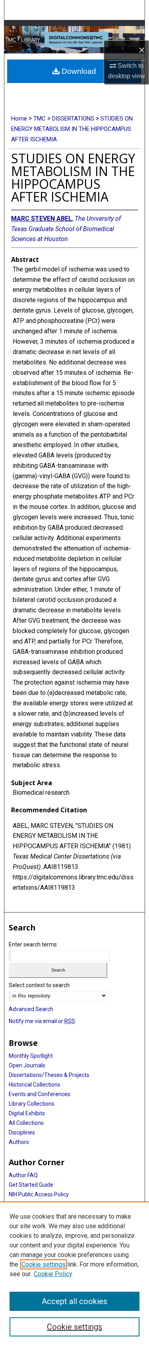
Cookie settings (43, 1264)
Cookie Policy (53, 1274)
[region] (74, 1274)
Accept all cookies (74, 1301)
